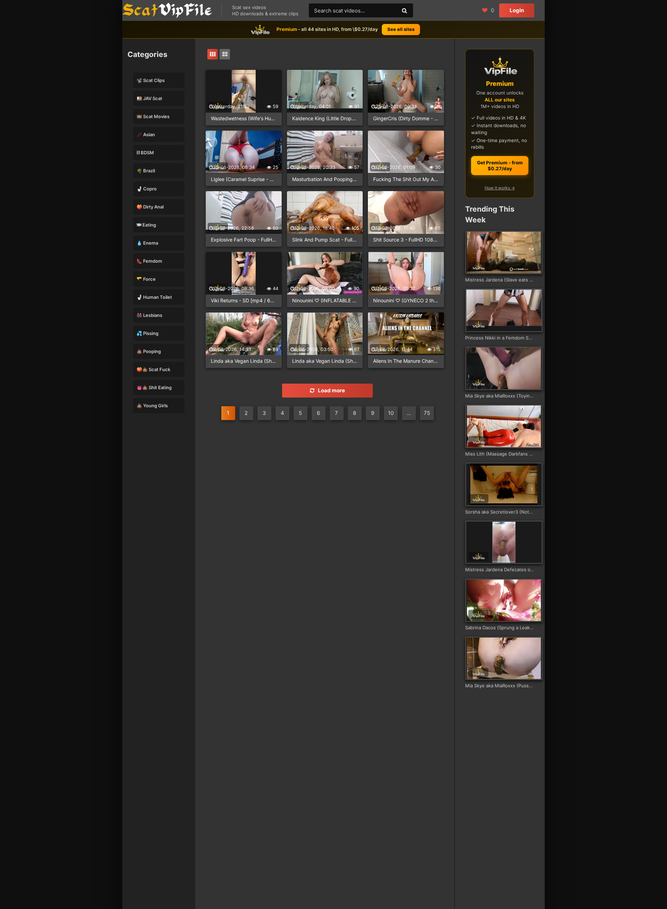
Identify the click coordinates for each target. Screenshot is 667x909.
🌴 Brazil (146, 170)
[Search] (404, 10)
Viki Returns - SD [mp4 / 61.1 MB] (244, 300)
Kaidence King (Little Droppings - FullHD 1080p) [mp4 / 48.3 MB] (325, 118)
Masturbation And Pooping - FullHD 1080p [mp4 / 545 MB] (325, 179)
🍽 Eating (146, 225)
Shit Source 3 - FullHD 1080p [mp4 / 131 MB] (406, 240)
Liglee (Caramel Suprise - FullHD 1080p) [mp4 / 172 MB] (244, 179)
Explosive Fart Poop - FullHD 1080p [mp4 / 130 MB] (244, 240)
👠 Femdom (149, 261)
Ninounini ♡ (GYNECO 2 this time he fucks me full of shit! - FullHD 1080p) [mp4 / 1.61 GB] (406, 300)
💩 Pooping (149, 351)
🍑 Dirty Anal (150, 207)
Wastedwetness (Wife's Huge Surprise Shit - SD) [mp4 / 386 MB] (244, 118)
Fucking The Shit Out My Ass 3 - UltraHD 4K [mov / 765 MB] (406, 179)
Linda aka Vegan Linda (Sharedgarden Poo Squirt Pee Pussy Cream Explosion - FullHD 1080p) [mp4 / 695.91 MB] (244, 361)
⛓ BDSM (145, 152)
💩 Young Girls (152, 405)
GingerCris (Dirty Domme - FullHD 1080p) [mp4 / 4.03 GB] (406, 118)
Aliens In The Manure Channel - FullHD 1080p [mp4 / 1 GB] (406, 361)
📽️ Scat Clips (151, 80)
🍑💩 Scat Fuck (153, 369)
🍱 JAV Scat (149, 98)
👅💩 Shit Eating (154, 387)
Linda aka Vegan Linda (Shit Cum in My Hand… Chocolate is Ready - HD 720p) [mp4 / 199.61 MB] (325, 361)
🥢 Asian (146, 134)
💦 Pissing (147, 333)
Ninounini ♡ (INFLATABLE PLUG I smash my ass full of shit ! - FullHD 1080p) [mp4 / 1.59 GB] (325, 300)
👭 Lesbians (149, 315)
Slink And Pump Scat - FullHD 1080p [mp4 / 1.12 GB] (325, 240)
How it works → (500, 187)
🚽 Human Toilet (154, 297)
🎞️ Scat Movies (153, 116)
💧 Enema (147, 243)
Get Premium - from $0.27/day (500, 165)
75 (427, 413)
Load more (331, 390)
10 (391, 413)
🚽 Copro (147, 188)
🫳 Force (146, 279)
